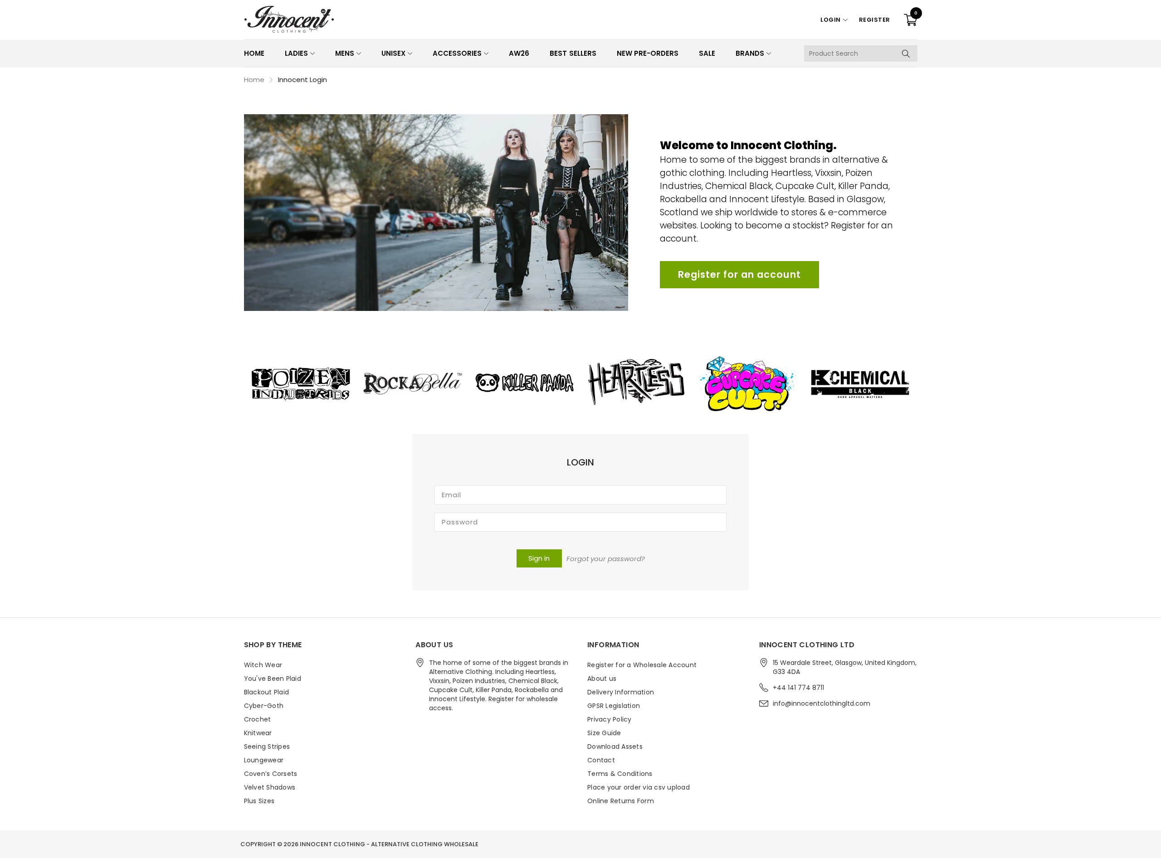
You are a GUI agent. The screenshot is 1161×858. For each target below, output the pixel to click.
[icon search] (906, 53)
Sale (707, 53)
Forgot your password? (605, 558)
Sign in (539, 558)
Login (830, 19)
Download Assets (615, 746)
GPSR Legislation (613, 705)
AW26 (519, 53)
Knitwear (258, 732)
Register (874, 19)
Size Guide (604, 732)
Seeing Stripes (267, 746)
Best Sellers (573, 53)
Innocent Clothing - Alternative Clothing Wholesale (389, 844)
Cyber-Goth (264, 705)
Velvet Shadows (270, 787)
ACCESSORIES (457, 53)
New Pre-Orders (647, 53)
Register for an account (739, 274)
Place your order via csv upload (638, 787)
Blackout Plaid (266, 692)
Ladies (296, 53)
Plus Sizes (259, 800)
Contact (601, 760)
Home (254, 53)
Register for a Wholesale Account (642, 664)
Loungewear (264, 760)
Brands (750, 53)
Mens (344, 53)
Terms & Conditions (620, 773)
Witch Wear (263, 664)
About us (601, 678)
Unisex (393, 53)
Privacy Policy (609, 719)
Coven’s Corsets (271, 773)
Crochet (257, 719)
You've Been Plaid (272, 678)
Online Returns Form (620, 800)
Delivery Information (620, 692)
